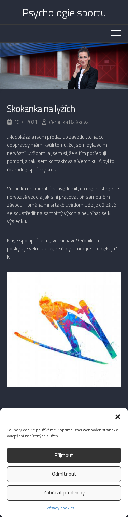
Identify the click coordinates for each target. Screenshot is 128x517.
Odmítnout (64, 474)
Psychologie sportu (64, 12)
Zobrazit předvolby (64, 493)
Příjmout (64, 455)
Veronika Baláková (69, 122)
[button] (117, 416)
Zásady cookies (60, 508)
